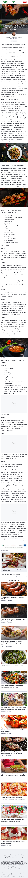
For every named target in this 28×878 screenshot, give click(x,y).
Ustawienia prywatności (18, 857)
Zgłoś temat (8, 857)
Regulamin (22, 854)
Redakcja (17, 854)
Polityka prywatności (9, 856)
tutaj (25, 876)
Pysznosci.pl (25, 576)
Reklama (17, 856)
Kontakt (22, 856)
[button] (14, 152)
